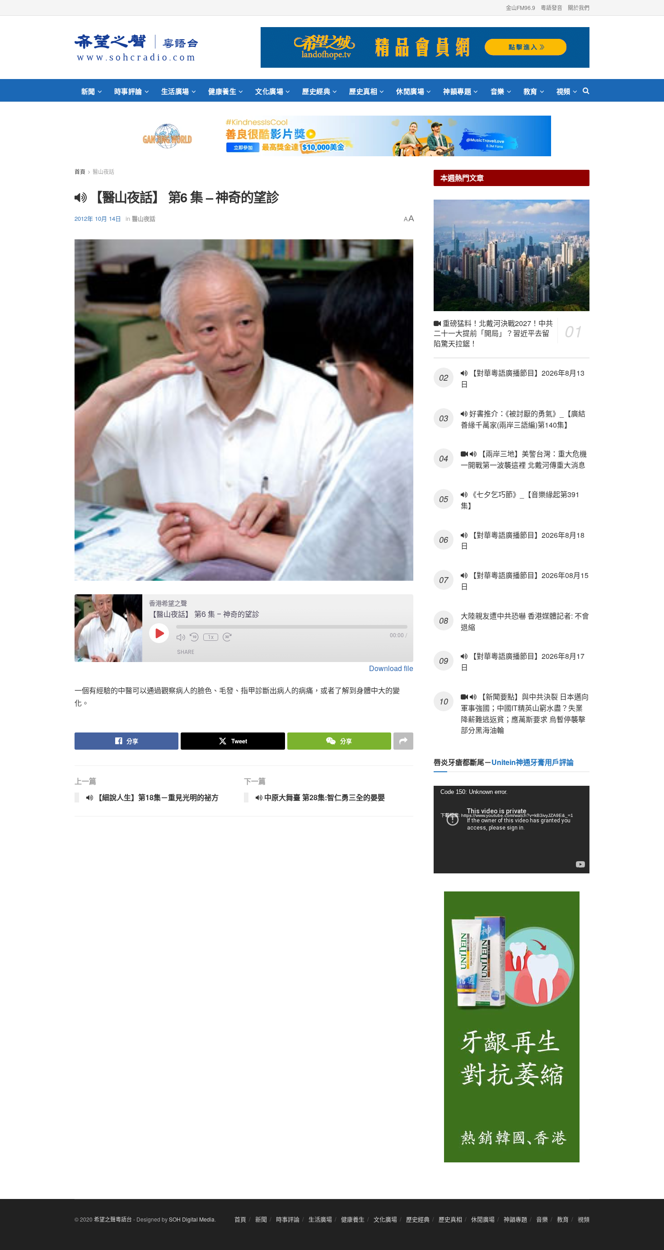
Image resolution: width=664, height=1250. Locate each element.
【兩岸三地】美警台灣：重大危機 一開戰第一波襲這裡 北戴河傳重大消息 (524, 459)
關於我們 (578, 7)
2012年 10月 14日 (98, 218)
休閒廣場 (410, 91)
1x (211, 637)
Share (185, 652)
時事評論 (128, 91)
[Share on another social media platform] (403, 741)
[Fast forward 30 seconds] (227, 637)
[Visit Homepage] (136, 47)
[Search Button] (586, 90)
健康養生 (222, 91)
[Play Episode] (159, 633)
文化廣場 (269, 91)
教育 (531, 91)
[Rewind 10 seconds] (194, 637)
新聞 (88, 91)
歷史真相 (363, 91)
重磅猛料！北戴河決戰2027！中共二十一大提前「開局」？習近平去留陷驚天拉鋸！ (493, 333)
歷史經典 (316, 91)
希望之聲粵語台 (113, 1219)
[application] (511, 829)
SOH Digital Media (192, 1219)
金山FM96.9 (520, 7)
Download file (391, 668)
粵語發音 (551, 7)
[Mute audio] (180, 637)
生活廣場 (175, 91)
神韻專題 (457, 91)
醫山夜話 (103, 171)
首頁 (80, 171)
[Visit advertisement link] (425, 47)
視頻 (563, 91)
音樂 (498, 91)
